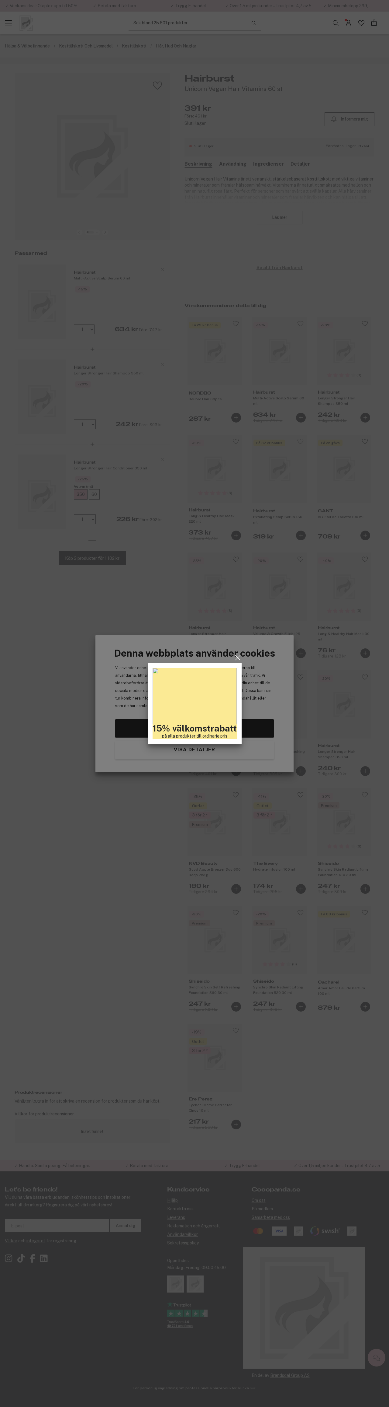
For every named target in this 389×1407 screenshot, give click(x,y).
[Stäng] (238, 657)
